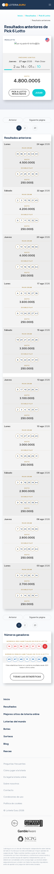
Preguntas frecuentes (14, 763)
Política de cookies (12, 803)
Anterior (13, 120)
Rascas (7, 751)
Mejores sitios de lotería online (21, 713)
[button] (50, 5)
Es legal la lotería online (14, 777)
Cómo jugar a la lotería (14, 770)
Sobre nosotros (11, 783)
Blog (6, 743)
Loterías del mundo (14, 721)
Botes (6, 728)
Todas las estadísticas (27, 676)
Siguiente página (37, 120)
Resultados (30, 16)
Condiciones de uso (13, 796)
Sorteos (8, 736)
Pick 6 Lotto (44, 16)
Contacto (8, 790)
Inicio (20, 16)
